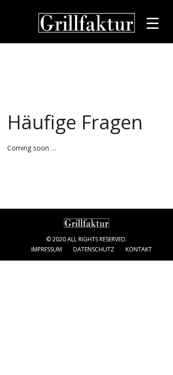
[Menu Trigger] (152, 23)
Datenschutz (93, 249)
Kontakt (138, 249)
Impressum (46, 249)
